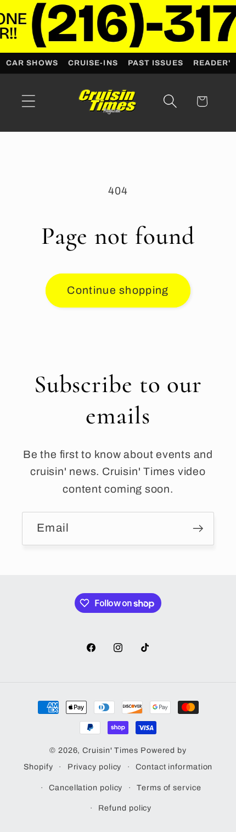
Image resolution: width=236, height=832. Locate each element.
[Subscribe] (197, 528)
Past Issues (155, 63)
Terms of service (169, 787)
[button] (28, 101)
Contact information (174, 766)
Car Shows (32, 63)
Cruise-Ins (93, 63)
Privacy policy (95, 766)
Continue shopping (117, 290)
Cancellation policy (85, 787)
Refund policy (124, 807)
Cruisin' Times (110, 750)
